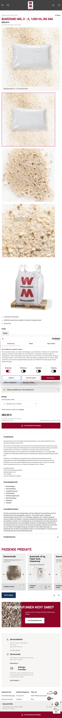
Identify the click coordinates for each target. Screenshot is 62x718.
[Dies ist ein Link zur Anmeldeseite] (53, 5)
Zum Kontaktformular (35, 620)
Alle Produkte (8, 595)
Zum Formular (14, 680)
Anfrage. (21, 409)
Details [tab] (31, 343)
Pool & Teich (20, 695)
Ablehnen (11, 378)
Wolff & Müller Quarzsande (39, 695)
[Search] (8, 5)
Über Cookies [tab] (51, 343)
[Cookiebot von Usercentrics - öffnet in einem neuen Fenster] (53, 339)
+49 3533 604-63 (15, 650)
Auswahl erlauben (31, 378)
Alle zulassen (50, 378)
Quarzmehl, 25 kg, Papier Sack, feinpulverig (38, 558)
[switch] (23, 371)
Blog (32, 699)
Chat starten (13, 663)
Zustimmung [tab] (10, 343)
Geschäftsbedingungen (8, 695)
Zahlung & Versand (7, 699)
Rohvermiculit (10, 556)
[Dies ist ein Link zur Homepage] (30, 5)
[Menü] (59, 702)
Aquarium (19, 699)
